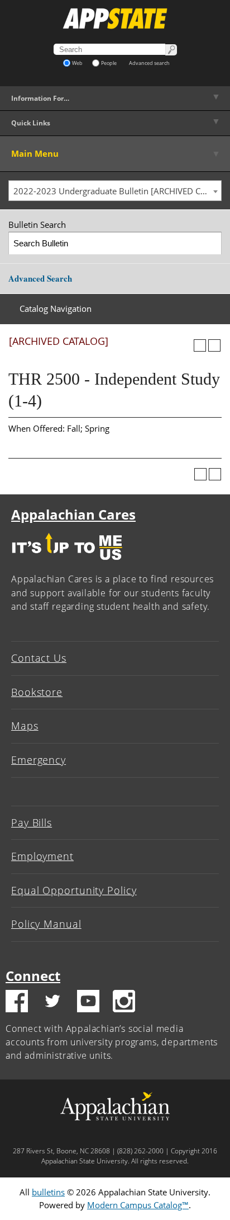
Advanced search (149, 63)
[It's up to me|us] (67, 563)
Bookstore (37, 692)
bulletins (48, 1192)
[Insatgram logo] (124, 1003)
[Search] (211, 243)
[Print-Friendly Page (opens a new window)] (200, 345)
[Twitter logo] (52, 1003)
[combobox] (115, 191)
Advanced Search (40, 278)
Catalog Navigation (56, 308)
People (109, 63)
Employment (42, 856)
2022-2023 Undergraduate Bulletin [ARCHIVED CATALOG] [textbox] (117, 191)
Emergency (38, 759)
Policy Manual (46, 924)
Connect (33, 975)
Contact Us (38, 658)
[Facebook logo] (17, 1003)
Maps (25, 725)
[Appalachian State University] (115, 18)
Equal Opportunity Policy (74, 890)
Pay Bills (31, 822)
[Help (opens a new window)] (214, 345)
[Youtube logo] (88, 1003)
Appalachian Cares (73, 514)
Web (77, 63)
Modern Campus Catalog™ (138, 1204)
